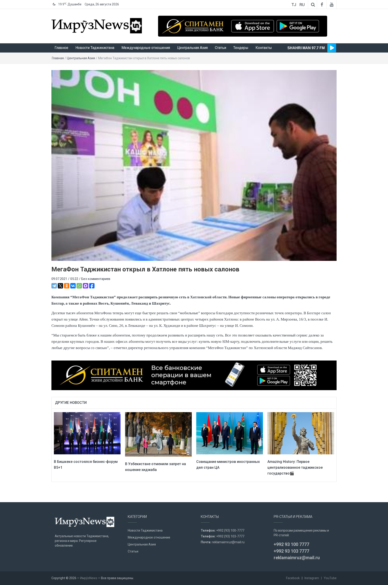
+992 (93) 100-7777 (230, 530)
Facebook (293, 578)
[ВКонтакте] (73, 285)
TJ (293, 4)
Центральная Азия (192, 48)
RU (302, 4)
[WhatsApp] (79, 285)
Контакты (264, 48)
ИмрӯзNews (88, 578)
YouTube (330, 578)
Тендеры (240, 48)
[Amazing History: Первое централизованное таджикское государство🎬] (300, 433)
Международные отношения (145, 48)
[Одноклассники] (66, 285)
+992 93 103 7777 (291, 551)
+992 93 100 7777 (291, 544)
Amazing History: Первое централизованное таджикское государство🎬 (295, 467)
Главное (61, 48)
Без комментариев (95, 279)
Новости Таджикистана (94, 48)
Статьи (220, 48)
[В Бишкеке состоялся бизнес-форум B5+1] (87, 433)
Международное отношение (149, 537)
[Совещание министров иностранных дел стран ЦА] (229, 433)
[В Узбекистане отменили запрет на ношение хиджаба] (158, 434)
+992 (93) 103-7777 (230, 536)
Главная (58, 58)
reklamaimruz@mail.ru (228, 542)
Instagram (311, 578)
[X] (60, 285)
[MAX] (85, 285)
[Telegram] (54, 285)
